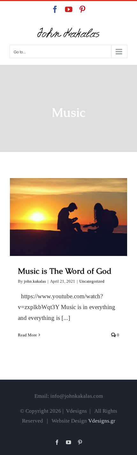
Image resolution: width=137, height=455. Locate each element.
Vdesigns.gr (101, 421)
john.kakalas (35, 281)
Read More (27, 335)
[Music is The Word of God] (68, 217)
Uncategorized (92, 281)
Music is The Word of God (68, 210)
